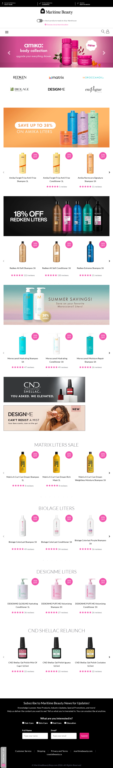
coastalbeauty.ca (54, 754)
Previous (3, 172)
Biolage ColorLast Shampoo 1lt (23, 542)
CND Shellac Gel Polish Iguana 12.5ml (56, 664)
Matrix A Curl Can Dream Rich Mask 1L (57, 478)
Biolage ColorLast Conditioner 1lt (56, 542)
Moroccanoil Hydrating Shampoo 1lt (23, 360)
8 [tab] (71, 283)
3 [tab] (56, 194)
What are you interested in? (56, 718)
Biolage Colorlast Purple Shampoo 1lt (90, 542)
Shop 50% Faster (85, 3)
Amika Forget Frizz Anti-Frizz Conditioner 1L (56, 179)
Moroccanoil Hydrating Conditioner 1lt (56, 360)
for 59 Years (9, 3)
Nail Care (57, 723)
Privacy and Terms (59, 751)
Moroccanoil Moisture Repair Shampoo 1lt (90, 360)
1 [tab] (47, 194)
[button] (8, 52)
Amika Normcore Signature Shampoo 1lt (90, 179)
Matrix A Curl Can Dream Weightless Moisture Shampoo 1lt (90, 478)
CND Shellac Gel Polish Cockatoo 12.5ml (90, 664)
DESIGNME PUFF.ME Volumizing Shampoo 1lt (56, 605)
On (40, 20)
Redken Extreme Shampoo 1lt (90, 268)
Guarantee (47, 3)
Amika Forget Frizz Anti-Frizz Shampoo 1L (22, 179)
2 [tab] (52, 194)
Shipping (41, 751)
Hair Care (29, 723)
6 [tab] (63, 283)
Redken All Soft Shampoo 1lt (23, 268)
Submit (84, 736)
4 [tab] (60, 194)
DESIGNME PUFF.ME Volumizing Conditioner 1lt (90, 605)
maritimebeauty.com (83, 751)
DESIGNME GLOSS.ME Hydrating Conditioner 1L (23, 605)
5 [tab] (65, 194)
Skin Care (43, 723)
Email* (54, 730)
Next (109, 172)
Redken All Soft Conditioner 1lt (56, 268)
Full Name (27, 730)
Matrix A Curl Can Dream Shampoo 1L (22, 478)
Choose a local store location (57, 24)
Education (71, 723)
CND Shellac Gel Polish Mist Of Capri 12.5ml (22, 664)
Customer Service (23, 751)
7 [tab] (67, 283)
